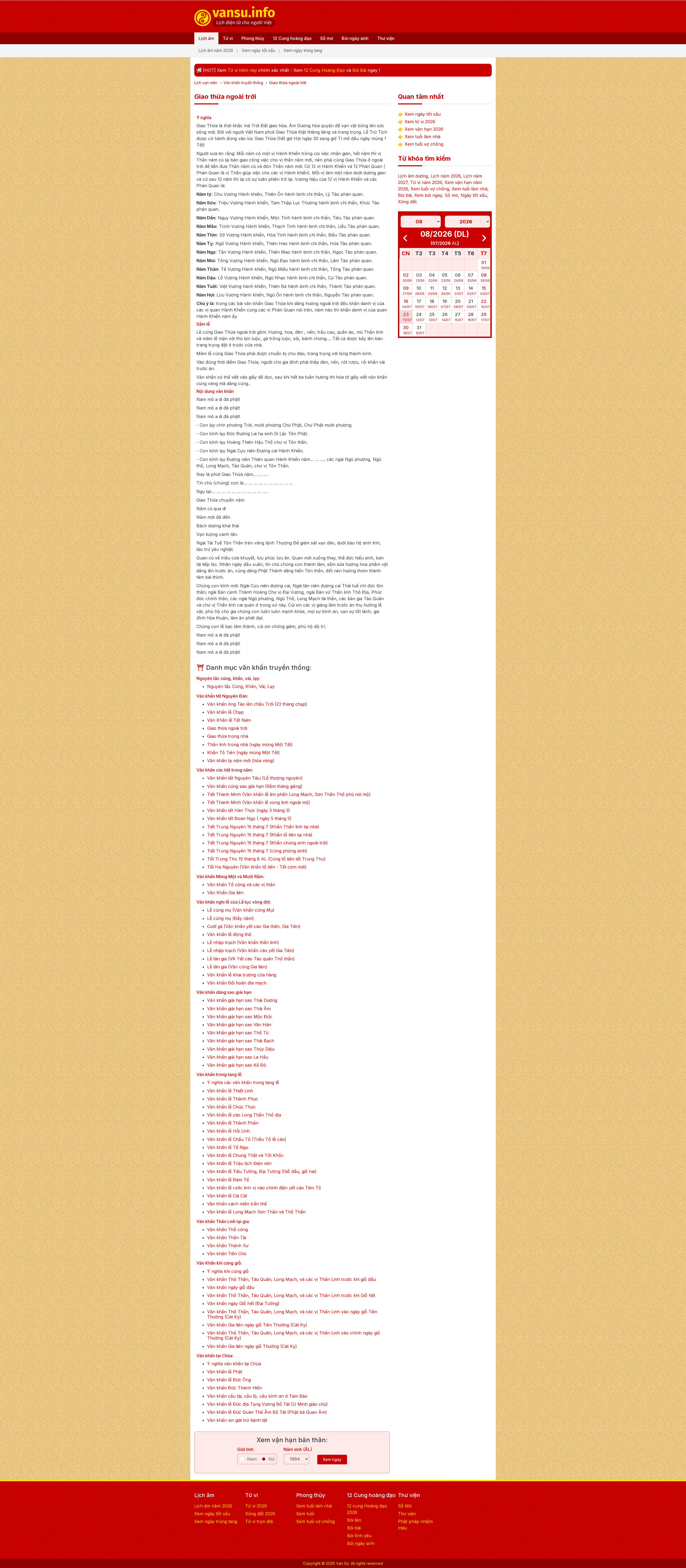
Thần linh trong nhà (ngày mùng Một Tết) (250, 744)
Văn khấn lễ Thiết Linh (230, 1090)
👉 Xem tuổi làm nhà (419, 136)
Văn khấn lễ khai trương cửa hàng (241, 974)
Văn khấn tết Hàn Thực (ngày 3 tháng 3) (248, 810)
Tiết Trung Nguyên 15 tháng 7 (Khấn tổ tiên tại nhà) (259, 834)
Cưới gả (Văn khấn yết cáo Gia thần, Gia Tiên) (253, 926)
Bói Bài (359, 70)
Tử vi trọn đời (259, 1521)
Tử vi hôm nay (242, 70)
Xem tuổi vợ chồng (430, 188)
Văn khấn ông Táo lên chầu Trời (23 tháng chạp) (257, 704)
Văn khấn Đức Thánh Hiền (234, 1387)
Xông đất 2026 (260, 1513)
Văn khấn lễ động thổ (229, 934)
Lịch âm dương (413, 176)
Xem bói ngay (428, 195)
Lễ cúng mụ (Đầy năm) (230, 918)
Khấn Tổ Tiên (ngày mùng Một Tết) (243, 752)
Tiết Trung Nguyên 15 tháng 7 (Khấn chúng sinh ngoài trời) (267, 842)
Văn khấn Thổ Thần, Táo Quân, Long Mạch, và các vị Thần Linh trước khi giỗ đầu (291, 1279)
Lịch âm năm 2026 (215, 50)
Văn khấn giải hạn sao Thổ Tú (238, 1032)
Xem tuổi (305, 1513)
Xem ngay (332, 1459)
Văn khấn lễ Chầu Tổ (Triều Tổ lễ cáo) (246, 1139)
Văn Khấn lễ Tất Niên (229, 720)
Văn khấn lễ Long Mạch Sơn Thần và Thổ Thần (256, 1211)
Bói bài (405, 195)
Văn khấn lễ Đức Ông (229, 1379)
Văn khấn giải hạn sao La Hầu (237, 1057)
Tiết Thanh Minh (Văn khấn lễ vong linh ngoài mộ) (258, 802)
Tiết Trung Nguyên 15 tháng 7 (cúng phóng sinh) (257, 850)
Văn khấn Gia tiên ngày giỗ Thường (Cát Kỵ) (252, 1346)
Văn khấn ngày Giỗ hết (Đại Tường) (243, 1303)
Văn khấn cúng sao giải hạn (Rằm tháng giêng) (254, 786)
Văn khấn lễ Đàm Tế (228, 1179)
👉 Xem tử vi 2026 (416, 121)
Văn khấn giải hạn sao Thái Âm (239, 1008)
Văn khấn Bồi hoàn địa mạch (236, 983)
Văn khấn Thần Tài (226, 1237)
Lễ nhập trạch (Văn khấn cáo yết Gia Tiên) (250, 950)
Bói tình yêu (359, 1535)
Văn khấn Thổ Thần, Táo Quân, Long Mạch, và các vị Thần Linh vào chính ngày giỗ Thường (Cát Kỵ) (293, 1335)
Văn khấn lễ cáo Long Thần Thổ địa (244, 1115)
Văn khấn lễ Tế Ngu (227, 1147)
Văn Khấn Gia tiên (225, 892)
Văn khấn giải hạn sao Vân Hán (239, 1024)
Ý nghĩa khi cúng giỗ (228, 1271)
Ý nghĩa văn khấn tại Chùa (234, 1363)
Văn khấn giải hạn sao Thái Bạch (240, 1040)
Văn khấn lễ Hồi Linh (228, 1131)
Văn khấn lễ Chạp (225, 712)
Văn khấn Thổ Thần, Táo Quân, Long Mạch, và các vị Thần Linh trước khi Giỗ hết (291, 1295)
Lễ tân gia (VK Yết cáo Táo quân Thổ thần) (251, 958)
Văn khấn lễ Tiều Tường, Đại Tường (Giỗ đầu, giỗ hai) (261, 1171)
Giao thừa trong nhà (227, 736)
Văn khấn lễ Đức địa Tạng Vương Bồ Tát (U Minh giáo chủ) (267, 1404)
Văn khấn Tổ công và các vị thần (241, 884)
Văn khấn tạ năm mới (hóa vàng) (240, 760)
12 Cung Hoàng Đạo (324, 70)
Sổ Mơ (405, 1506)
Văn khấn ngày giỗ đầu (230, 1287)
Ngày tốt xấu (474, 195)
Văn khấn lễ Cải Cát (227, 1195)
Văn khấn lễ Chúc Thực (231, 1107)
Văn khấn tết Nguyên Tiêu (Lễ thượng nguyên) (255, 778)
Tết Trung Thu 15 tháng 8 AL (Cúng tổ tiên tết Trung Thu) (266, 859)
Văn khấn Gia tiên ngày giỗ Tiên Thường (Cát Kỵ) (257, 1325)
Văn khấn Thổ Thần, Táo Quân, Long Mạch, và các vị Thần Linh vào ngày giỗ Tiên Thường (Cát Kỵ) (292, 1314)
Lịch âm (206, 38)
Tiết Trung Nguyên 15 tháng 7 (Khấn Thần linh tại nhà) (263, 826)
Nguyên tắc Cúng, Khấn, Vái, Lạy (241, 686)
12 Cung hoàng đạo (292, 38)
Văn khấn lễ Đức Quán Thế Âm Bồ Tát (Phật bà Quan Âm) (267, 1412)
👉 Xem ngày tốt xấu (419, 114)
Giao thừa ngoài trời (227, 728)
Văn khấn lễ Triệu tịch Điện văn (239, 1163)
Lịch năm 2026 (446, 176)
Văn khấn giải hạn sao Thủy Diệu (240, 1049)
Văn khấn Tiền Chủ (226, 1253)
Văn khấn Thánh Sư (227, 1245)
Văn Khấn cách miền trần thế (237, 1203)
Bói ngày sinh (355, 38)
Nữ (272, 1459)
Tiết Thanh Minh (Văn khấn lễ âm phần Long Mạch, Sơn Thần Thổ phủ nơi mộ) (289, 794)
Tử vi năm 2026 (426, 182)
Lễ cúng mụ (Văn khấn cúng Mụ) (240, 910)
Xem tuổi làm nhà (469, 188)
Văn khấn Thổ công (227, 1229)
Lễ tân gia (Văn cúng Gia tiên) (237, 966)
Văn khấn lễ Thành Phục (232, 1098)
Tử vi (228, 38)
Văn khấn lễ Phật (224, 1371)
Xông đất (407, 201)
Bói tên (354, 1520)
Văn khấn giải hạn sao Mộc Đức (239, 1016)
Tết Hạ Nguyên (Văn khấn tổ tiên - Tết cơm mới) (257, 867)
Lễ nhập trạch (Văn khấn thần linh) (243, 942)
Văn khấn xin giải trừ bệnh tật (237, 1420)
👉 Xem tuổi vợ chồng (420, 144)
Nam (252, 1459)
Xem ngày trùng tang (303, 50)
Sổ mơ (326, 38)
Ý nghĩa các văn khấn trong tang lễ (243, 1082)
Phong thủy (252, 38)
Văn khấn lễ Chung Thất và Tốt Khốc (245, 1155)
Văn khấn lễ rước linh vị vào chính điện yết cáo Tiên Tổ (264, 1187)
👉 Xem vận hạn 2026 (420, 129)
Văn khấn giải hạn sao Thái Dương (242, 1000)
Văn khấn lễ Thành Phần (232, 1123)
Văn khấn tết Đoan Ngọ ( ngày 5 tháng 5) (249, 818)
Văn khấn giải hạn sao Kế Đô (236, 1065)
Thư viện (385, 38)
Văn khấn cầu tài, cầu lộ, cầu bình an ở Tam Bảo (257, 1396)
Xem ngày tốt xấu (258, 50)
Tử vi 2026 (256, 1506)
